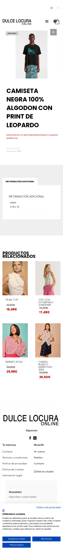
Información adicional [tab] (20, 181)
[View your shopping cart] (57, 22)
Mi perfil (38, 445)
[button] (53, 32)
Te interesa (9, 445)
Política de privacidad (48, 507)
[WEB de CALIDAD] (44, 471)
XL (18, 206)
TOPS (19, 151)
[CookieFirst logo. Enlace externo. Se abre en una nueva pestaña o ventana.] (3, 510)
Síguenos (31, 430)
